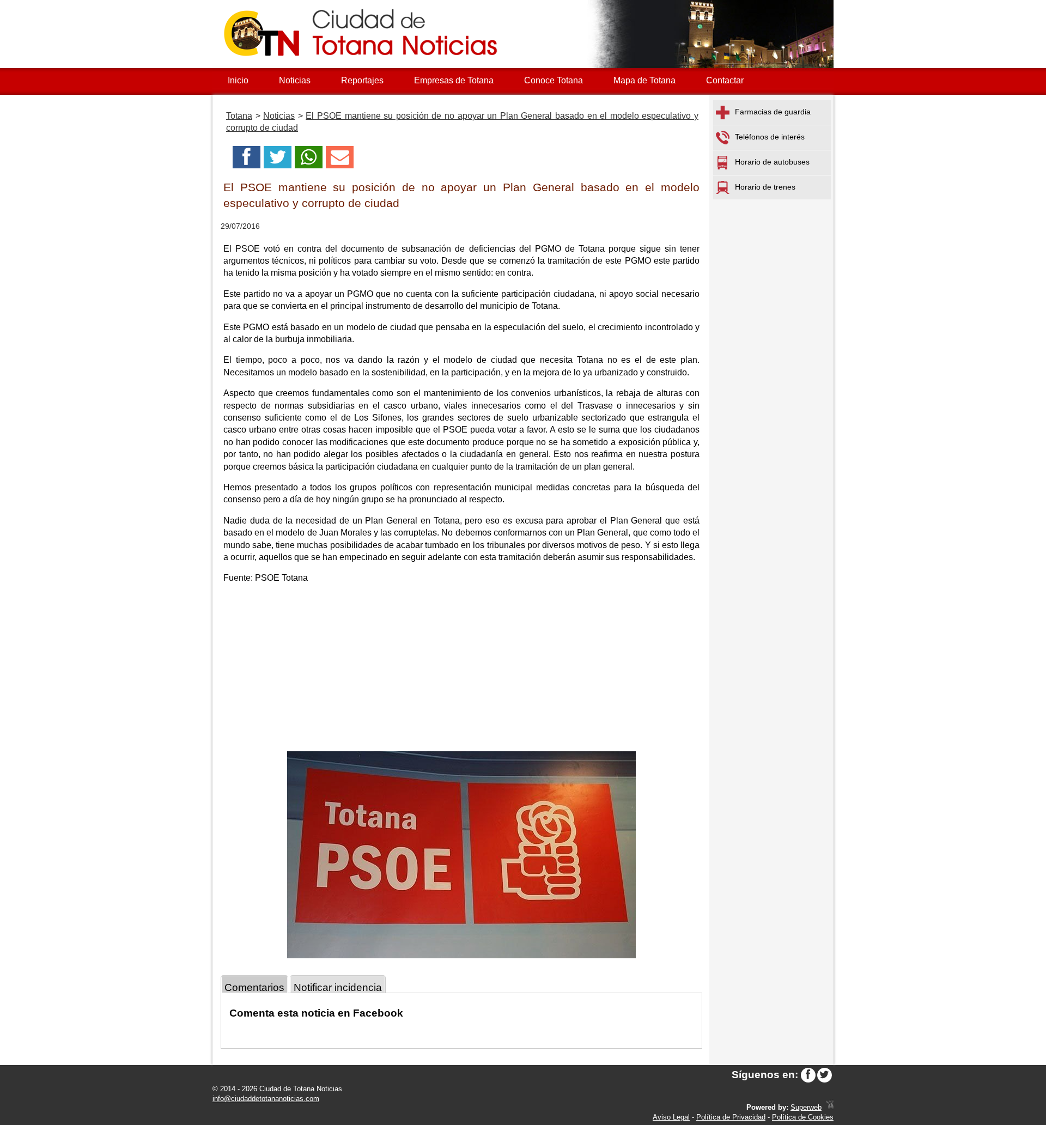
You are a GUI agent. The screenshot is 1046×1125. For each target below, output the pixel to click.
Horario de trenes (765, 187)
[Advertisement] (461, 669)
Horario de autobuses (772, 161)
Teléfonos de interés (770, 136)
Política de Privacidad (730, 1117)
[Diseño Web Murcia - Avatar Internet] (830, 1107)
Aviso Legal (671, 1117)
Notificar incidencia (338, 987)
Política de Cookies (803, 1117)
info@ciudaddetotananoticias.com (265, 1098)
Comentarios (254, 987)
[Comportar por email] (340, 160)
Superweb (806, 1107)
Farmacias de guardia (773, 111)
